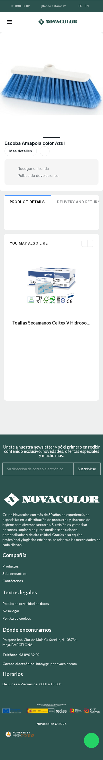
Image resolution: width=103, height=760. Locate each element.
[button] (23, 22)
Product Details (27, 202)
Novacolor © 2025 (51, 723)
